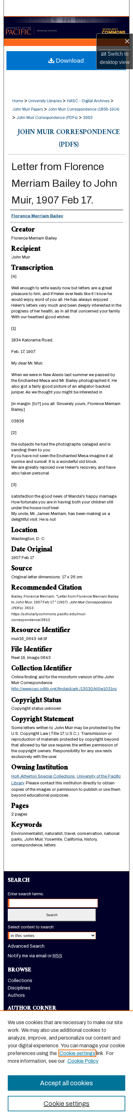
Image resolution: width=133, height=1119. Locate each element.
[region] (66, 1064)
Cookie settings (77, 1053)
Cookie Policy (82, 1061)
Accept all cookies (66, 1083)
